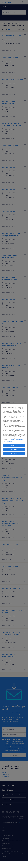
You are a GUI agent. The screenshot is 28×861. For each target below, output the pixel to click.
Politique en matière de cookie (17, 439)
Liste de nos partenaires (7, 441)
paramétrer (14, 445)
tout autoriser (14, 453)
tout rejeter (14, 449)
